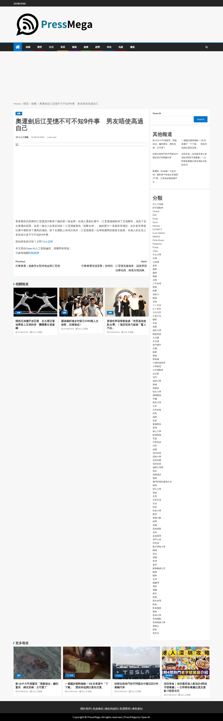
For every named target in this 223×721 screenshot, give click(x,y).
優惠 (132, 47)
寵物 (74, 47)
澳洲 (155, 478)
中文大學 (157, 254)
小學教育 (157, 366)
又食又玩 (157, 316)
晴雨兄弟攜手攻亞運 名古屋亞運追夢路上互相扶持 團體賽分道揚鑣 (35, 324)
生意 (155, 496)
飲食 (155, 604)
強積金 (156, 388)
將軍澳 (156, 359)
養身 (155, 611)
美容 (63, 47)
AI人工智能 (23, 137)
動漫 (155, 298)
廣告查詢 (137, 708)
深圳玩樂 (157, 460)
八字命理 (157, 283)
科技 (109, 47)
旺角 (155, 413)
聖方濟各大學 (159, 546)
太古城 (156, 341)
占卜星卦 (157, 308)
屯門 (155, 377)
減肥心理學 (158, 467)
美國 (155, 525)
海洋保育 (157, 453)
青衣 (155, 593)
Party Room (158, 240)
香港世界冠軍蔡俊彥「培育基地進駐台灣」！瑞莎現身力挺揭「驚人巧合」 (126, 324)
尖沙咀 (156, 373)
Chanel (156, 211)
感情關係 (157, 395)
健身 (155, 272)
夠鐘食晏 (157, 334)
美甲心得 (157, 539)
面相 (155, 597)
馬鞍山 (156, 626)
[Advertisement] (111, 77)
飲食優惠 (157, 608)
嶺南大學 (157, 381)
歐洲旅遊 (157, 435)
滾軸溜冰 (157, 474)
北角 (155, 301)
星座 (155, 420)
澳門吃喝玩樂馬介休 (162, 481)
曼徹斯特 (157, 424)
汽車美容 (157, 442)
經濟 (97, 47)
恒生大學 (157, 391)
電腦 (155, 590)
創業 (155, 287)
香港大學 (157, 615)
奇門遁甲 (157, 344)
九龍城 (156, 262)
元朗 (155, 280)
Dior (155, 215)
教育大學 (157, 402)
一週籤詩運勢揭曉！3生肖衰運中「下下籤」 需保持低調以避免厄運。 (194, 144)
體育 (39, 47)
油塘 (155, 449)
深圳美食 (157, 463)
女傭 (155, 348)
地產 (121, 47)
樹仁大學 (157, 431)
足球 (155, 579)
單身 (155, 323)
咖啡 (155, 319)
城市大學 (157, 330)
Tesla (155, 251)
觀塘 (155, 572)
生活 (51, 47)
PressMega (130, 717)
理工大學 (157, 489)
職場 (155, 550)
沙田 (155, 445)
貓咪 (155, 575)
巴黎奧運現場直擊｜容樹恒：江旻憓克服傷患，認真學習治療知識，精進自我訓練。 (114, 266)
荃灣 (155, 561)
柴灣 (155, 427)
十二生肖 (157, 305)
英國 (155, 557)
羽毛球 (156, 543)
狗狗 (155, 485)
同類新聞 (34, 252)
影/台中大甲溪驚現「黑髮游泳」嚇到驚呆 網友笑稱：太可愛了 (165, 144)
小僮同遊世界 (159, 362)
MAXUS (156, 236)
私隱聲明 (125, 708)
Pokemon (157, 243)
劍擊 (19, 113)
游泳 (155, 471)
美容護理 (157, 536)
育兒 (155, 553)
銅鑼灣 (156, 582)
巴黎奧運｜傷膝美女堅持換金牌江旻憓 (38, 263)
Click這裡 (47, 241)
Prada (155, 247)
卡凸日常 (157, 312)
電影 (155, 586)
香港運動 (157, 618)
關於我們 (85, 708)
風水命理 (157, 600)
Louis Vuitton (159, 233)
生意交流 (157, 499)
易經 (155, 417)
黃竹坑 (156, 633)
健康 (86, 47)
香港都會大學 (159, 622)
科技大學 (157, 510)
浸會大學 (157, 456)
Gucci (155, 222)
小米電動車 (158, 370)
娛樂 (28, 47)
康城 (155, 384)
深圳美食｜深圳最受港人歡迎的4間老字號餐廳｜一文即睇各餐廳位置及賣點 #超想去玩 (185, 687)
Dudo (155, 218)
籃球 (155, 514)
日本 (155, 406)
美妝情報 (157, 528)
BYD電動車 (158, 207)
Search (157, 113)
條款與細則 (111, 708)
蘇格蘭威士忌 (159, 568)
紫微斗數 (157, 517)
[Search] (207, 47)
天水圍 (156, 337)
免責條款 (98, 708)
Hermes (156, 226)
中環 (155, 258)
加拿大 (156, 294)
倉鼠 (155, 265)
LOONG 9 (157, 229)
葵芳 (155, 564)
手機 (155, 398)
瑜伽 (155, 492)
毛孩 (155, 438)
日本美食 (157, 409)
